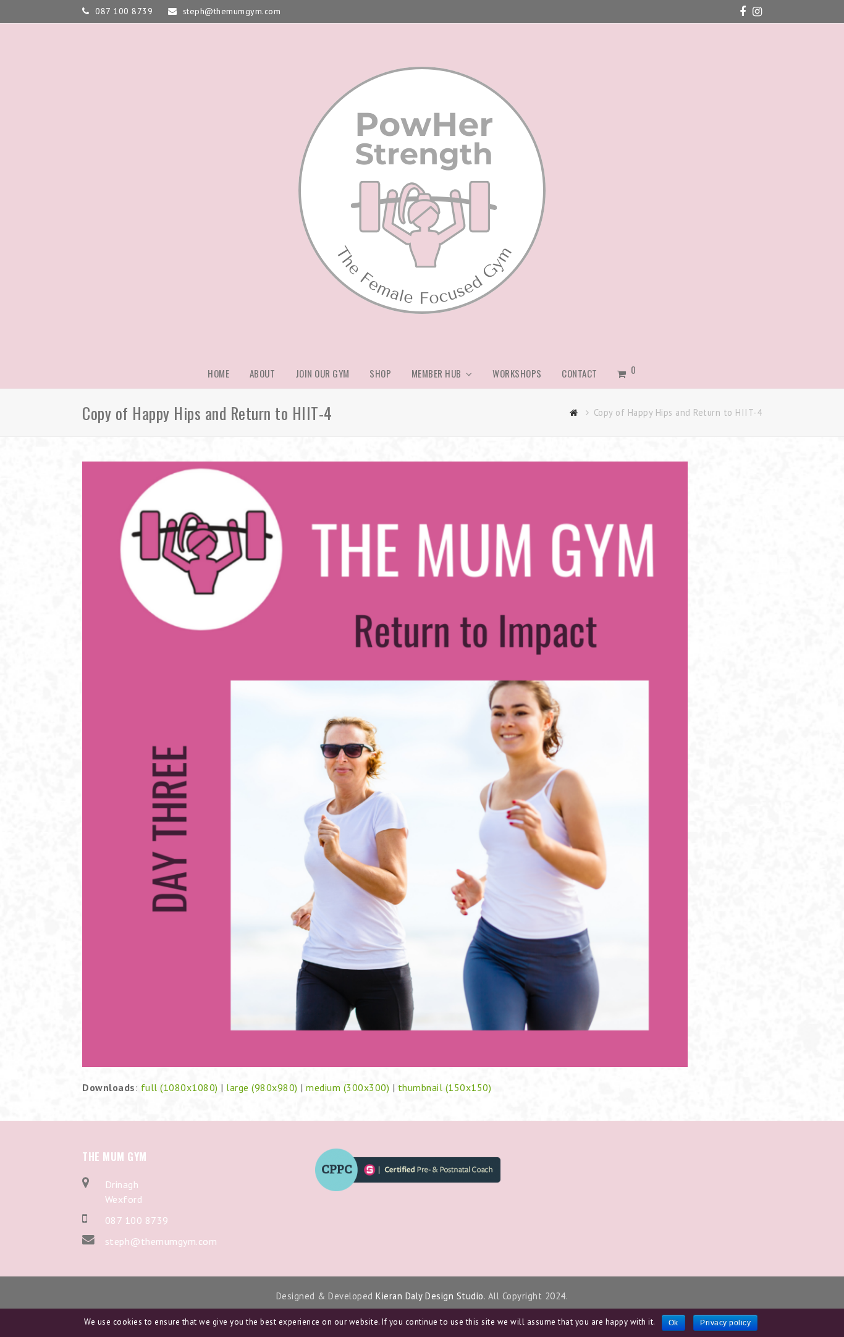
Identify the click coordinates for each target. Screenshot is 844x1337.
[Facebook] (743, 12)
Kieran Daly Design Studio (430, 1296)
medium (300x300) (347, 1087)
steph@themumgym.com (161, 1241)
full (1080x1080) (179, 1087)
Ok (673, 1322)
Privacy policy (725, 1322)
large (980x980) (262, 1087)
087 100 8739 (137, 1220)
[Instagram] (757, 12)
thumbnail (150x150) (445, 1087)
